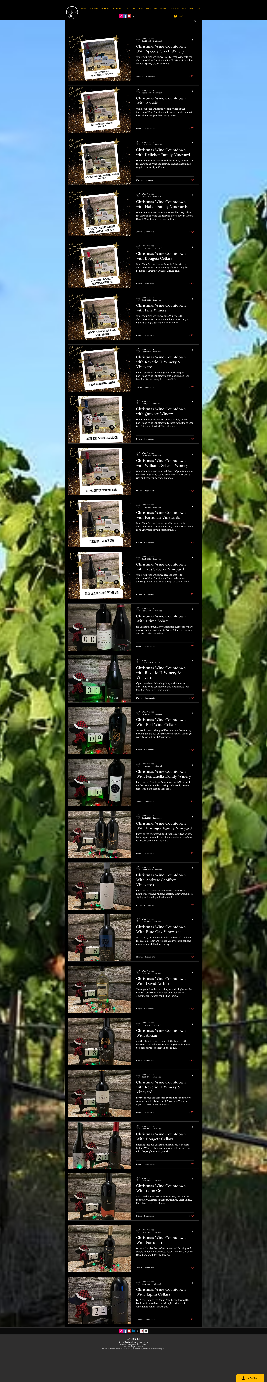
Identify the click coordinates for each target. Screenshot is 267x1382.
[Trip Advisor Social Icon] (146, 1331)
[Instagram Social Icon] (121, 16)
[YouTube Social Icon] (129, 16)
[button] (195, 21)
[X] (133, 16)
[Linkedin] (133, 1331)
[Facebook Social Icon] (125, 16)
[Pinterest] (142, 1331)
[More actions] (193, 39)
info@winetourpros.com (133, 1342)
